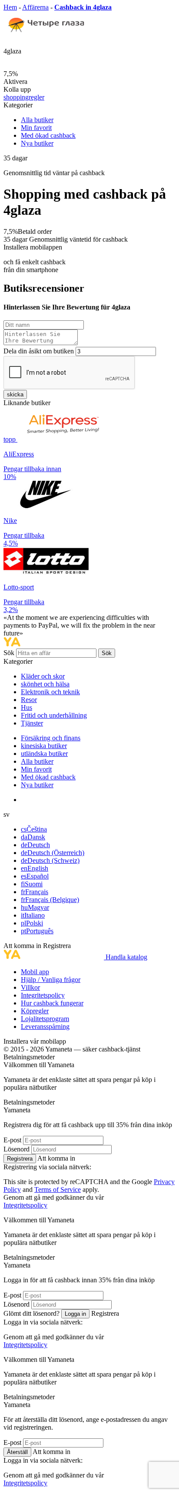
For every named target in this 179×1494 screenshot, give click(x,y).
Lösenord (16, 1149)
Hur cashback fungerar (52, 1003)
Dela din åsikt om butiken (38, 351)
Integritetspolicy (43, 995)
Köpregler (35, 1011)
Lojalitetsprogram (45, 1018)
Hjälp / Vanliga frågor (50, 979)
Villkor (30, 987)
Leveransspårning (45, 1026)
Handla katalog (126, 957)
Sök (9, 652)
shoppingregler (23, 97)
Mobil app (35, 971)
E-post (12, 1140)
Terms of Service (57, 1189)
